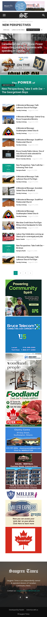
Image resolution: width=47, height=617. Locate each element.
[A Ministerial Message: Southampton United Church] (8, 131)
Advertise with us (32, 610)
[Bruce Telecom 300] (23, 352)
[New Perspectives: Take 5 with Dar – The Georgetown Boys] (23, 89)
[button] (43, 15)
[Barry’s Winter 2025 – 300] (23, 489)
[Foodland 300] (23, 426)
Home (4, 21)
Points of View (13, 21)
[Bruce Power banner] (23, 6)
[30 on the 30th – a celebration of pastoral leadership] (23, 68)
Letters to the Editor (18, 30)
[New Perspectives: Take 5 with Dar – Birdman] (8, 248)
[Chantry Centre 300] (23, 452)
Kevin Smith (20, 239)
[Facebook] (20, 597)
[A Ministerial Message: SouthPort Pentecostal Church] (8, 142)
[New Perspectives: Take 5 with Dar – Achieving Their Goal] (8, 168)
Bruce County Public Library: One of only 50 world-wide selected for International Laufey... (30, 153)
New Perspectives (33, 30)
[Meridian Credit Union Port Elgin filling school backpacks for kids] (8, 225)
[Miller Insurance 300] (23, 525)
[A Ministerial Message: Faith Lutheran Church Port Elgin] (8, 108)
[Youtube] (26, 597)
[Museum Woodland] (23, 389)
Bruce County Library (23, 159)
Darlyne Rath (21, 170)
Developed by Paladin (16, 610)
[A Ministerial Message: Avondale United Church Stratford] (8, 191)
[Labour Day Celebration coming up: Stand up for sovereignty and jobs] (8, 237)
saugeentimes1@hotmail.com (28, 591)
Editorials (6, 30)
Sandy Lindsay (21, 110)
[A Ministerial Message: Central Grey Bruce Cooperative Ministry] (8, 119)
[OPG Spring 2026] (23, 315)
